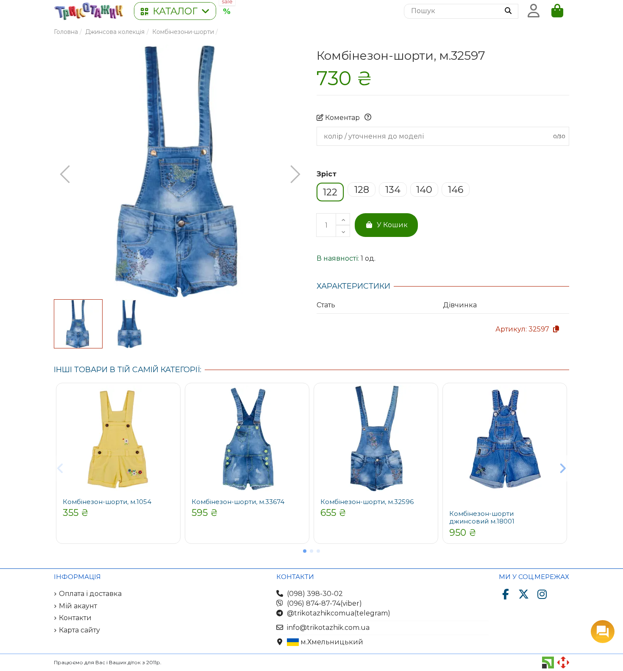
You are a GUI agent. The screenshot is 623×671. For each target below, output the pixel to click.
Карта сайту (79, 630)
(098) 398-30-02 (315, 594)
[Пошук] (508, 11)
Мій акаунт (78, 606)
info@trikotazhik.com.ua (328, 628)
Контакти (75, 618)
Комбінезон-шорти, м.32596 (367, 502)
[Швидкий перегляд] (171, 399)
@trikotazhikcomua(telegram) (338, 613)
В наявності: (338, 258)
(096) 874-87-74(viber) (324, 603)
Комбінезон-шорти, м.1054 (107, 502)
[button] (175, 11)
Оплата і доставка (90, 594)
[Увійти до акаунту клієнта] (533, 11)
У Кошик (392, 225)
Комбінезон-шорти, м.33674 (238, 502)
